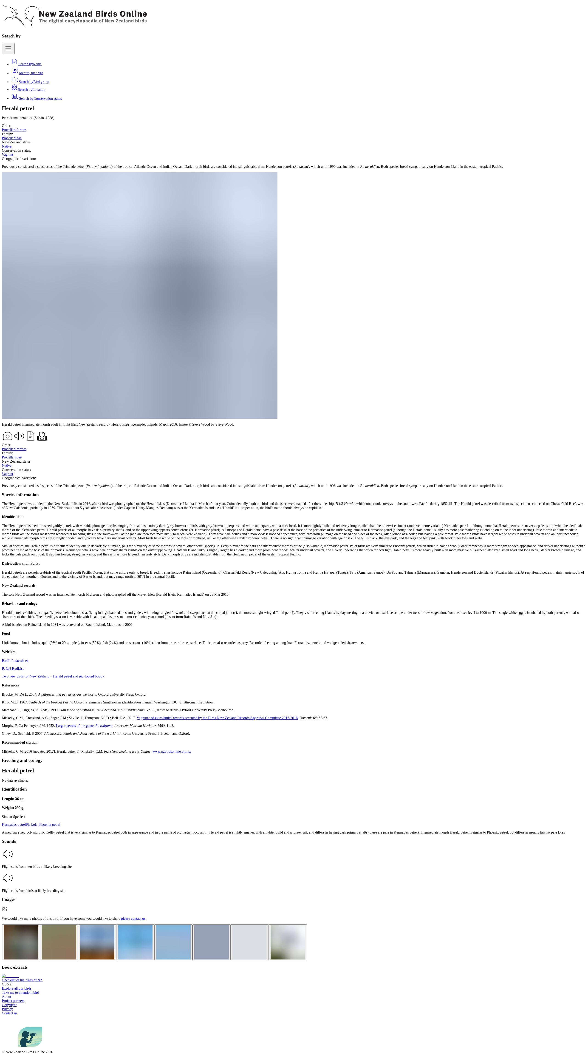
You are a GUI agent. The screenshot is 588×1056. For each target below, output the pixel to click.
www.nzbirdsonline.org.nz (171, 751)
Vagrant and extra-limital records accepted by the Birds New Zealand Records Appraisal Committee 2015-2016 (217, 718)
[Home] (74, 24)
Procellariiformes (14, 130)
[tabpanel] (294, 623)
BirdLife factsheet (15, 661)
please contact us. (133, 918)
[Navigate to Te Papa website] (10, 1048)
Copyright (9, 1005)
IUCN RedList (12, 668)
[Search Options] (8, 48)
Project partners (13, 1001)
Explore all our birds (16, 988)
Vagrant (7, 155)
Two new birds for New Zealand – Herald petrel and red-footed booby (53, 676)
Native (6, 146)
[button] (294, 858)
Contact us (9, 1013)
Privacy (7, 1009)
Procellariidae (12, 138)
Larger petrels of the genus (84, 726)
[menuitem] (26, 64)
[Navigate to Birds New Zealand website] (30, 1048)
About (6, 997)
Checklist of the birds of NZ (22, 980)
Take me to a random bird (20, 992)
